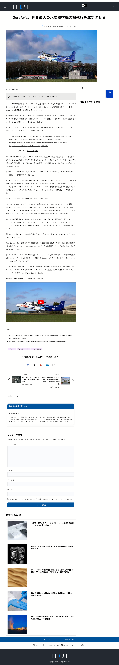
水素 (33, 349)
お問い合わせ (36, 645)
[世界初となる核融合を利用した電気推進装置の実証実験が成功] (17, 546)
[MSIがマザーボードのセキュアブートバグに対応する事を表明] (16, 377)
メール (10, 480)
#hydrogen (13, 142)
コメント (11, 444)
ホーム (8, 89)
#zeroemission (47, 142)
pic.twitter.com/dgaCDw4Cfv (38, 145)
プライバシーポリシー (80, 645)
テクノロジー (74, 26)
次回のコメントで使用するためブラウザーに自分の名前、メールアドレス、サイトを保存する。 (42, 499)
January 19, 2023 (32, 151)
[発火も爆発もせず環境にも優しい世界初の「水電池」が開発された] (17, 593)
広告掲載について (63, 645)
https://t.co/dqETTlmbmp (18, 145)
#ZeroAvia (18, 136)
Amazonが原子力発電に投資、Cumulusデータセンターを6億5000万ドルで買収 (52, 617)
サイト (9, 489)
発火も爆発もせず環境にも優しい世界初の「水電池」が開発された (52, 594)
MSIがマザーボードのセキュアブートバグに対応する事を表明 (30, 379)
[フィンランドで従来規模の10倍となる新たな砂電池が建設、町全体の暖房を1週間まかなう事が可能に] (17, 569)
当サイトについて (49, 645)
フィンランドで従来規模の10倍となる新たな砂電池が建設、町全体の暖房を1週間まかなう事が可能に (52, 570)
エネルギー (12, 349)
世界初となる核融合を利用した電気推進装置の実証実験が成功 (52, 547)
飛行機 (39, 349)
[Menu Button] (6, 7)
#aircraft (64, 136)
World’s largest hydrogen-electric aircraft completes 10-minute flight (43, 341)
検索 (81, 88)
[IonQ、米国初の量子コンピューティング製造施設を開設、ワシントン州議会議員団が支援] (65, 378)
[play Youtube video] (41, 302)
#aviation (30, 136)
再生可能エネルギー (24, 349)
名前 (10, 470)
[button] (27, 365)
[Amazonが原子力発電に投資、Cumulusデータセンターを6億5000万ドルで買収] (17, 616)
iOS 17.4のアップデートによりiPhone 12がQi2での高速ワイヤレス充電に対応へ (52, 524)
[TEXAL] (20, 5)
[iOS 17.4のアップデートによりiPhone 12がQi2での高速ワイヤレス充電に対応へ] (17, 522)
